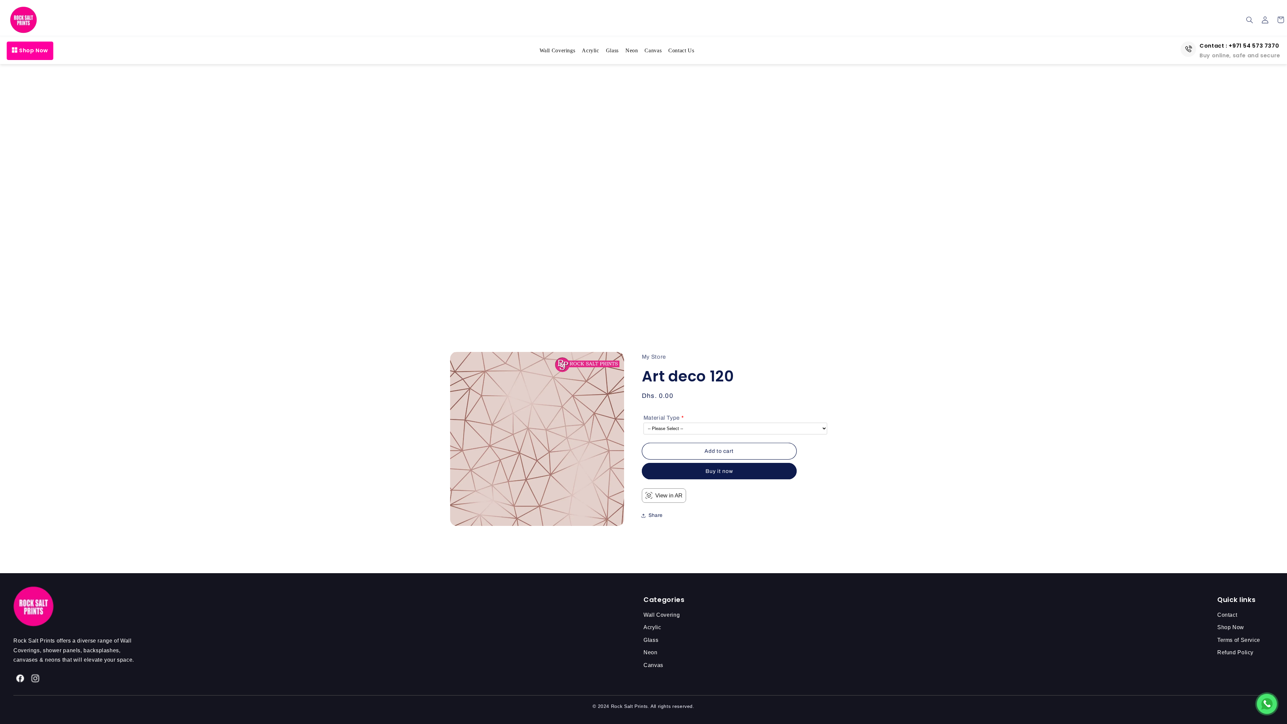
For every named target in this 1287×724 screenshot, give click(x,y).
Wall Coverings (557, 50)
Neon (631, 50)
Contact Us (681, 50)
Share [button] (656, 515)
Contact (1227, 615)
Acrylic (590, 50)
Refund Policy (1235, 652)
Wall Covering (662, 615)
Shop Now (33, 50)
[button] (1250, 19)
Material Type (662, 418)
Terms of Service (1238, 640)
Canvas (653, 50)
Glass (612, 50)
